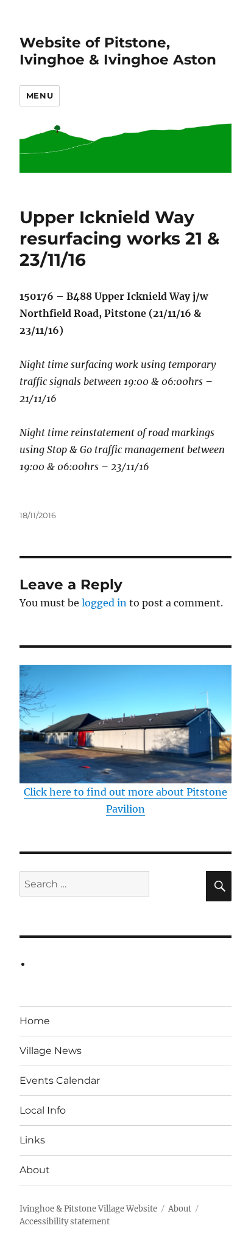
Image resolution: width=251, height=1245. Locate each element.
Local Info (42, 1110)
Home (34, 1021)
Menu (39, 95)
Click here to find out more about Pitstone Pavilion (125, 800)
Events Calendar (59, 1080)
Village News (50, 1050)
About (34, 1170)
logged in (104, 603)
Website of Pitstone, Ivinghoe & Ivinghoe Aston (117, 51)
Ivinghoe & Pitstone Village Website (88, 1209)
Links (32, 1140)
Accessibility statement (64, 1221)
